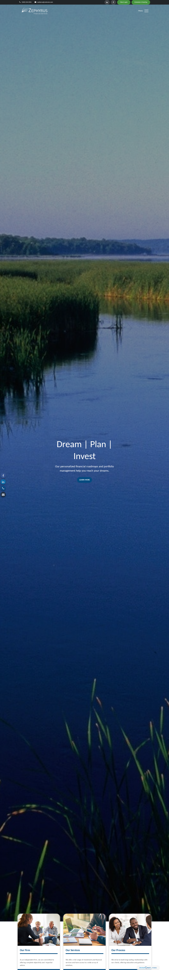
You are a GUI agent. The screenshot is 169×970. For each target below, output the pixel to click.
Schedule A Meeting (140, 2)
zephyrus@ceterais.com (45, 2)
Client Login (123, 2)
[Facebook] (113, 2)
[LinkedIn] (107, 2)
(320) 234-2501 (27, 2)
